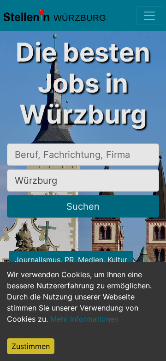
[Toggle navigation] (149, 15)
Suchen (83, 206)
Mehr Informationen (84, 319)
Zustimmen (31, 346)
